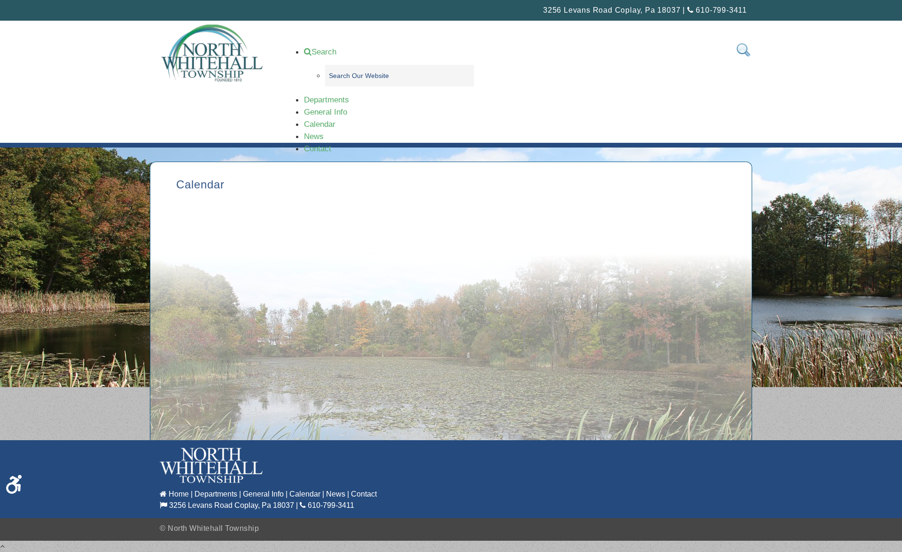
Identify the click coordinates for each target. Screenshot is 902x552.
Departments (326, 99)
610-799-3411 (720, 10)
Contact (317, 148)
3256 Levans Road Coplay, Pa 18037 (230, 505)
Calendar (319, 124)
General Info (325, 112)
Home (178, 494)
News (314, 136)
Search (323, 51)
